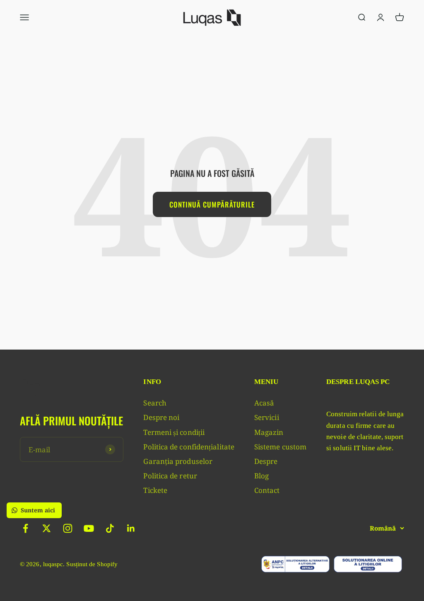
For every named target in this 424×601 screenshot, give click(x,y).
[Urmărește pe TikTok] (110, 528)
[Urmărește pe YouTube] (88, 528)
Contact (267, 490)
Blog (261, 475)
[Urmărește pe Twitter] (46, 528)
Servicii (266, 417)
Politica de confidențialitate (188, 446)
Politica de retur (170, 475)
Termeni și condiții (174, 432)
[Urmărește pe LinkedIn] (131, 528)
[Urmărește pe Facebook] (25, 528)
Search (154, 403)
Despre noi (161, 417)
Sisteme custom (280, 446)
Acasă (264, 403)
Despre (266, 461)
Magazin (269, 432)
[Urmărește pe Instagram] (67, 528)
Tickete (155, 490)
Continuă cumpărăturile (212, 204)
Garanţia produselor (177, 461)
